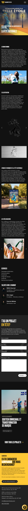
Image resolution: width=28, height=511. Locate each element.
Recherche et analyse (7, 280)
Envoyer (22, 375)
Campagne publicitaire (7, 271)
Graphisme (4, 275)
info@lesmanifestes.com (8, 501)
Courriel (3, 344)
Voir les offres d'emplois (10, 481)
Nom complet (4, 338)
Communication (5, 273)
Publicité (3, 278)
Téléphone (4, 351)
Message (5, 358)
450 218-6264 (5, 503)
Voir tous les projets (13, 442)
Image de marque (5, 276)
